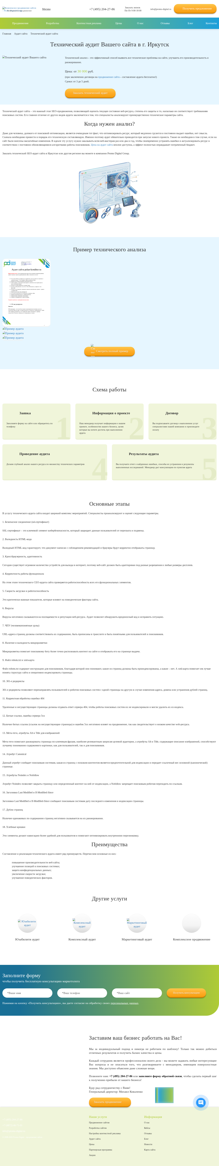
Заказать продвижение (108, 1101)
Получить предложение (197, 8)
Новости (148, 1144)
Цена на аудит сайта (102, 144)
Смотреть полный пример (112, 351)
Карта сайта (149, 1150)
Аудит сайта (95, 1139)
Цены (91, 1144)
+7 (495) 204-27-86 (102, 9)
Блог (146, 1139)
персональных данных (124, 1003)
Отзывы (148, 1133)
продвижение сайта (109, 77)
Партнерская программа (100, 1150)
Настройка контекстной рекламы (105, 1133)
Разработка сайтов (98, 1128)
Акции (92, 1155)
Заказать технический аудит (90, 92)
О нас (147, 1123)
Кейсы (147, 1128)
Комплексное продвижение (19, 10)
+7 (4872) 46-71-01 (12, 1125)
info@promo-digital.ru (160, 9)
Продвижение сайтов (99, 1123)
